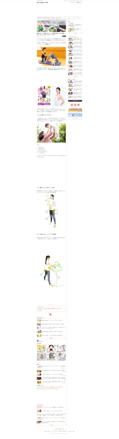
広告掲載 (73, 431)
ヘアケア (56, 17)
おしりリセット (46, 388)
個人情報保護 (60, 431)
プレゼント (77, 0)
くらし (66, 0)
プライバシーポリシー (54, 431)
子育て (64, 0)
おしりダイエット (39, 388)
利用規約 (49, 431)
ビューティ (71, 0)
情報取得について (65, 431)
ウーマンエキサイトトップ (73, 2)
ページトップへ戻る (75, 118)
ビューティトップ (40, 17)
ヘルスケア (53, 17)
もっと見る (75, 76)
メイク (60, 17)
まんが (73, 0)
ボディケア (49, 17)
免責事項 (70, 431)
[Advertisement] (59, 10)
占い (75, 0)
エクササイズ (51, 388)
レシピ (68, 0)
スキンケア (45, 17)
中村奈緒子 (56, 388)
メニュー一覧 (80, 0)
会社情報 (45, 431)
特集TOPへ (51, 338)
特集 (68, 21)
